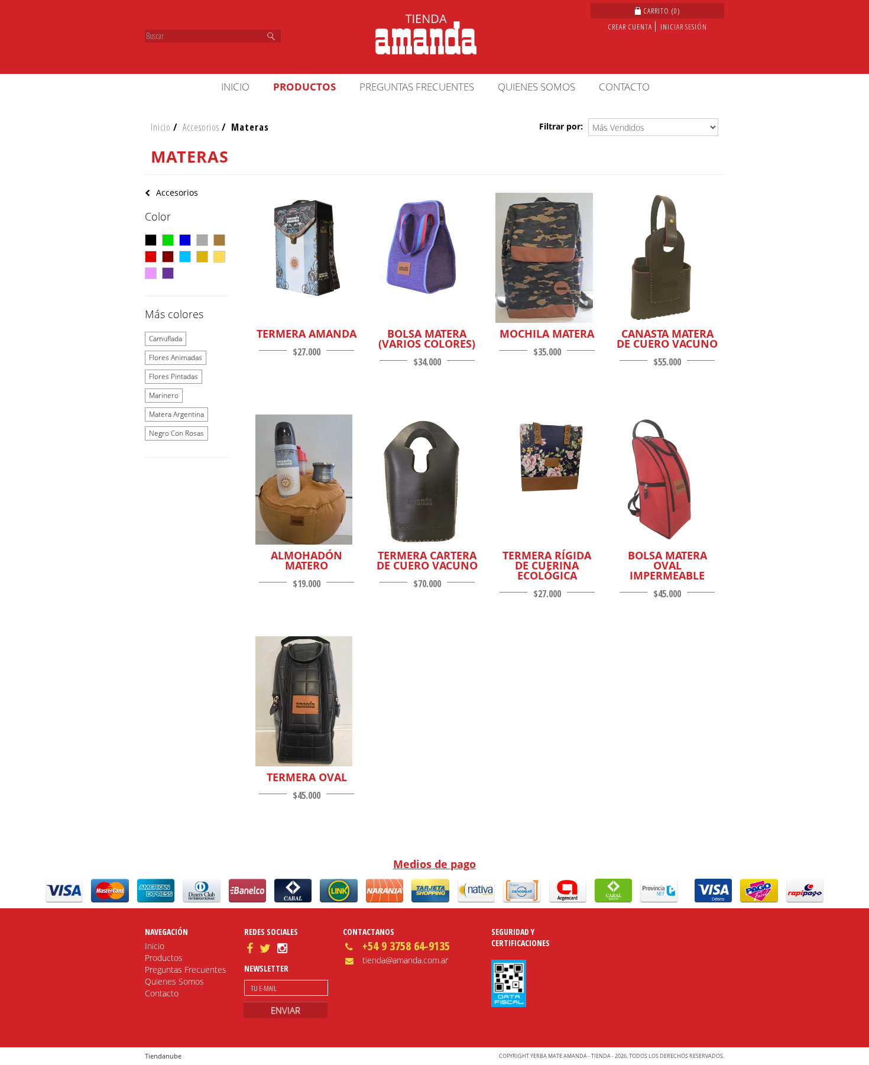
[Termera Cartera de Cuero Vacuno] (424, 481)
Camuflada (165, 339)
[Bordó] (168, 257)
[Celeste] (185, 257)
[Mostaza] (219, 257)
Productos (304, 86)
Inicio (235, 86)
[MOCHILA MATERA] (544, 259)
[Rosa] (151, 273)
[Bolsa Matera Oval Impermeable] (664, 481)
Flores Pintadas (173, 376)
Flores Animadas (175, 357)
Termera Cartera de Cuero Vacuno (427, 561)
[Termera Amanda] (304, 248)
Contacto (624, 86)
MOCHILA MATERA (547, 334)
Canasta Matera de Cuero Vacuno (667, 339)
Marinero (164, 395)
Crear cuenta (630, 26)
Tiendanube (163, 1055)
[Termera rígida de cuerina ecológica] (544, 456)
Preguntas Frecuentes (416, 86)
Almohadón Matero (306, 561)
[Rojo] (151, 257)
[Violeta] (168, 273)
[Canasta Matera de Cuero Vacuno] (664, 259)
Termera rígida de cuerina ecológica (546, 566)
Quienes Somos (536, 86)
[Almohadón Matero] (304, 481)
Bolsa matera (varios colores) (426, 339)
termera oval (307, 777)
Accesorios (201, 127)
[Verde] (168, 240)
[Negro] (151, 240)
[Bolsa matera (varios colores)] (424, 248)
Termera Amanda (306, 334)
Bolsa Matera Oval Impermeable (667, 566)
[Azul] (185, 240)
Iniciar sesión (683, 26)
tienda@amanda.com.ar (405, 960)
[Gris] (202, 240)
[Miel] (202, 257)
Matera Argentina (176, 414)
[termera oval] (304, 702)
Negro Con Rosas (176, 433)
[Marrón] (219, 240)
